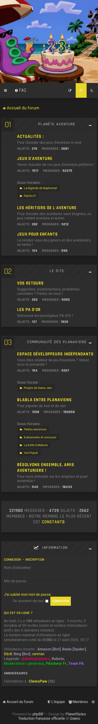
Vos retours (30, 283)
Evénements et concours (40, 437)
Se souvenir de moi (28, 601)
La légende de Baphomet (40, 188)
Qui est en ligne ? (18, 613)
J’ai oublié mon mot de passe (27, 594)
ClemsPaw (38, 681)
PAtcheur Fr (56, 663)
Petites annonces (35, 429)
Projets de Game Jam (38, 388)
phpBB (38, 714)
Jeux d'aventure (34, 159)
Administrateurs (36, 659)
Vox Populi (31, 452)
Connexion (12, 559)
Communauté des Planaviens (57, 341)
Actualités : (30, 136)
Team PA (76, 663)
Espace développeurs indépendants (55, 354)
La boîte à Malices (36, 445)
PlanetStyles (75, 714)
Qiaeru (75, 718)
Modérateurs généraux (24, 663)
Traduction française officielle (41, 718)
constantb (53, 522)
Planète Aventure (56, 124)
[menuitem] (20, 90)
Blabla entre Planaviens (44, 400)
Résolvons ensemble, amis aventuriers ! (45, 467)
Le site (57, 270)
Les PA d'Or (29, 310)
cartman (38, 654)
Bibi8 (8, 654)
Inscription (34, 559)
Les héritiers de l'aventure (47, 208)
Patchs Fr (30, 196)
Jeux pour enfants (37, 234)
